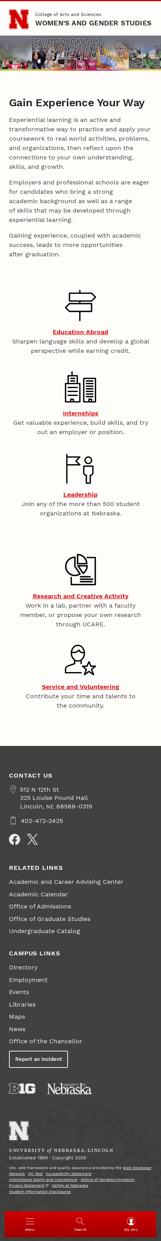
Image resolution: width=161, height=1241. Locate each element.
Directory (23, 967)
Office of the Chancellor (45, 1041)
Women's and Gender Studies (93, 23)
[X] (32, 839)
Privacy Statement (26, 1185)
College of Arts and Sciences (68, 14)
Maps (17, 1016)
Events (19, 992)
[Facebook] (14, 839)
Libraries (22, 1004)
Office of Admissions (40, 906)
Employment (28, 980)
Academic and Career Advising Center (66, 881)
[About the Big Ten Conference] (22, 1088)
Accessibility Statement (68, 1173)
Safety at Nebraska (70, 1185)
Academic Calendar (38, 894)
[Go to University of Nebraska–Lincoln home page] (19, 19)
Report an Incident (38, 1059)
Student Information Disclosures (40, 1191)
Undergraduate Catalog (44, 931)
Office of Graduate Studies (49, 919)
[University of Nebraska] (70, 1088)
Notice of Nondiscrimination (107, 1179)
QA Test (35, 1173)
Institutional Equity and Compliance (43, 1179)
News (17, 1029)
